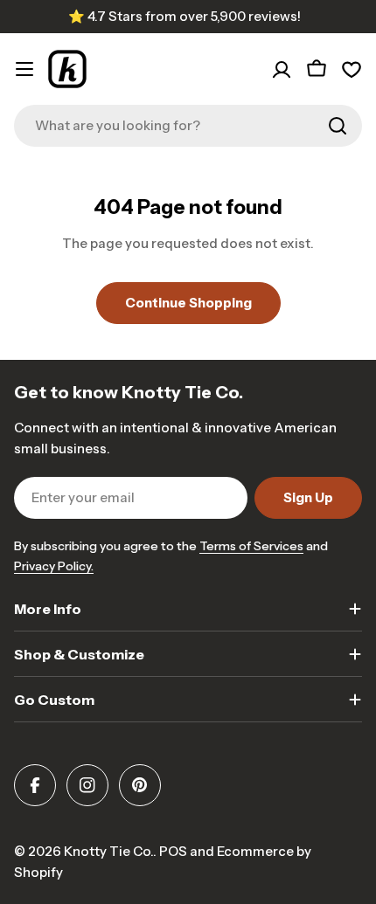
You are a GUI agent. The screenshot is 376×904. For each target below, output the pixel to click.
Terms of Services (251, 546)
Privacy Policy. (54, 566)
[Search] (337, 125)
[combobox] (188, 126)
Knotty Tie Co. (108, 851)
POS (173, 851)
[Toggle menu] (24, 69)
